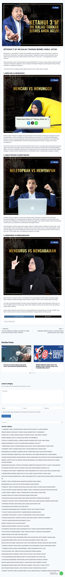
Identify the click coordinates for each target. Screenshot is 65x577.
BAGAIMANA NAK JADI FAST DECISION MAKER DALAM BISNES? (20, 484)
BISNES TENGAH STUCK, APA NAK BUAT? (14, 523)
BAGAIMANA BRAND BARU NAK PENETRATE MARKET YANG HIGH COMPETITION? (25, 565)
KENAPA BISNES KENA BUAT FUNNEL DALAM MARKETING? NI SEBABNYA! (23, 432)
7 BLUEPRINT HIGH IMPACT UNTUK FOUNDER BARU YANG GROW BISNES (23, 515)
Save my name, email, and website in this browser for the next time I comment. (22, 412)
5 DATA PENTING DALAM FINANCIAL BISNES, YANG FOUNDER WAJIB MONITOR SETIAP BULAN (29, 490)
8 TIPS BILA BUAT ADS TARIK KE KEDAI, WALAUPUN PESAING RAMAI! (21, 551)
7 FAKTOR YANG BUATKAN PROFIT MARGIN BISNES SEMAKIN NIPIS (21, 512)
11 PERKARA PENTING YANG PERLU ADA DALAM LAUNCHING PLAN (21, 504)
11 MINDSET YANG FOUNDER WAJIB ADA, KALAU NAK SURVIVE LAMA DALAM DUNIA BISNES (28, 487)
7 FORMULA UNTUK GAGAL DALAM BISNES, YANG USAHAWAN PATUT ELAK (24, 548)
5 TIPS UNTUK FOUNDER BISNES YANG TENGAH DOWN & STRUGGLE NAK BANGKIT (26, 532)
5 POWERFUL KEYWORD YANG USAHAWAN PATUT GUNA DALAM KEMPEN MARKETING (27, 529)
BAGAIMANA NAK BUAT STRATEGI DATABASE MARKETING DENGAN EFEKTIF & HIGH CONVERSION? (31, 465)
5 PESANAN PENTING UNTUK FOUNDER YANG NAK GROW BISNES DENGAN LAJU (25, 468)
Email (25, 408)
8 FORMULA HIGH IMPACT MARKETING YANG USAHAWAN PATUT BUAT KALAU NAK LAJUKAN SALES (31, 471)
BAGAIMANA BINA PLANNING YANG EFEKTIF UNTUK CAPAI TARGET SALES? (24, 554)
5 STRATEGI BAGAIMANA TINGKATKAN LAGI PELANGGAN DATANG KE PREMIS (25, 559)
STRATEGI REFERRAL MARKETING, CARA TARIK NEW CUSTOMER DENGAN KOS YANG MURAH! (29, 454)
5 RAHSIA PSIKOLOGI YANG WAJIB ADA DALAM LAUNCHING (19, 495)
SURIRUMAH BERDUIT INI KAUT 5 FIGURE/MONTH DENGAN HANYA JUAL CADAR (50, 330)
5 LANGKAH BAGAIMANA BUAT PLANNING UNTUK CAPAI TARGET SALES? (23, 509)
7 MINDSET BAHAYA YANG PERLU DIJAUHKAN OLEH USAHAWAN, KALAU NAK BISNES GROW (29, 546)
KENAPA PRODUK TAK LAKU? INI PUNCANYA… (15, 534)
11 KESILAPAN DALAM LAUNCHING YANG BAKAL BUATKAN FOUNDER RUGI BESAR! (26, 498)
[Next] (61, 358)
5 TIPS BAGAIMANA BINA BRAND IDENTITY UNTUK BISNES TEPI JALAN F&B (23, 557)
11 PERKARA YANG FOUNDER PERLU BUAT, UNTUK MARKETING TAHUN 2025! (24, 449)
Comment (5, 391)
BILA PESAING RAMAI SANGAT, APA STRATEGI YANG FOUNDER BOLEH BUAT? (24, 568)
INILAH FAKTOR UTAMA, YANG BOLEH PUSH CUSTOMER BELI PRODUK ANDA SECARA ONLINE (29, 543)
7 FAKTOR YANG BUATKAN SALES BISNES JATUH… (16, 520)
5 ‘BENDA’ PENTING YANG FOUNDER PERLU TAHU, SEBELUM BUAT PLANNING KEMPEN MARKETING (31, 571)
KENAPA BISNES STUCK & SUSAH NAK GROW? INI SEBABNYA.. (20, 438)
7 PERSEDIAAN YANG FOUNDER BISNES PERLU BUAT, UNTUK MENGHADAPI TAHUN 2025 (28, 446)
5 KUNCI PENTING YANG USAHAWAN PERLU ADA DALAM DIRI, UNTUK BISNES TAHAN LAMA (28, 537)
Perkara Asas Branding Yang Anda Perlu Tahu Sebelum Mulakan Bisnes (15, 365)
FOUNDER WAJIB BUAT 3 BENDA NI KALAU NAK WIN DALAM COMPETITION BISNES (26, 518)
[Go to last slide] (4, 358)
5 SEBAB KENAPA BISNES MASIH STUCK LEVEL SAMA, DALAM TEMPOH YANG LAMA (26, 473)
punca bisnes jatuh (9, 321)
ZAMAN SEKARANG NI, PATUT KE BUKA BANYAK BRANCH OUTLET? (21, 443)
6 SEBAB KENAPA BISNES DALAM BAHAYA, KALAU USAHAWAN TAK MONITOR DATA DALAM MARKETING (32, 457)
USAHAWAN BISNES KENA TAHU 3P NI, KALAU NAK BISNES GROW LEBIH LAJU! (24, 540)
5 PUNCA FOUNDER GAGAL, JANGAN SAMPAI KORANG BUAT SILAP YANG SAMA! (25, 440)
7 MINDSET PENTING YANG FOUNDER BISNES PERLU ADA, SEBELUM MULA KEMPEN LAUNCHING (30, 501)
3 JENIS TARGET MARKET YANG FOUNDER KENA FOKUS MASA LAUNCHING (24, 492)
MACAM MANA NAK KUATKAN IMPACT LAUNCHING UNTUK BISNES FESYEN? (24, 562)
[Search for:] (32, 422)
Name (4, 408)
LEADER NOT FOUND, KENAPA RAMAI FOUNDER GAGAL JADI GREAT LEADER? (24, 435)
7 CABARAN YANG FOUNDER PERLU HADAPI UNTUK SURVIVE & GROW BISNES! (25, 429)
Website (47, 408)
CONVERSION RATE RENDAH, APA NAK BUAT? (15, 506)
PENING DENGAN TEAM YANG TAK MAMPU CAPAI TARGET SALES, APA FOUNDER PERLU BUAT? (47, 366)
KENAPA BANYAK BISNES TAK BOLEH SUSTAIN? (15, 526)
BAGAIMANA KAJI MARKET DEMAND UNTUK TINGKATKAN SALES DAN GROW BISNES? (27, 452)
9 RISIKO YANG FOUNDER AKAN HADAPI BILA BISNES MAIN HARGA (21, 481)
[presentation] (16, 353)
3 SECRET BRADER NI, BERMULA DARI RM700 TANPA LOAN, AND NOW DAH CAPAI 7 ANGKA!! (15, 330)
